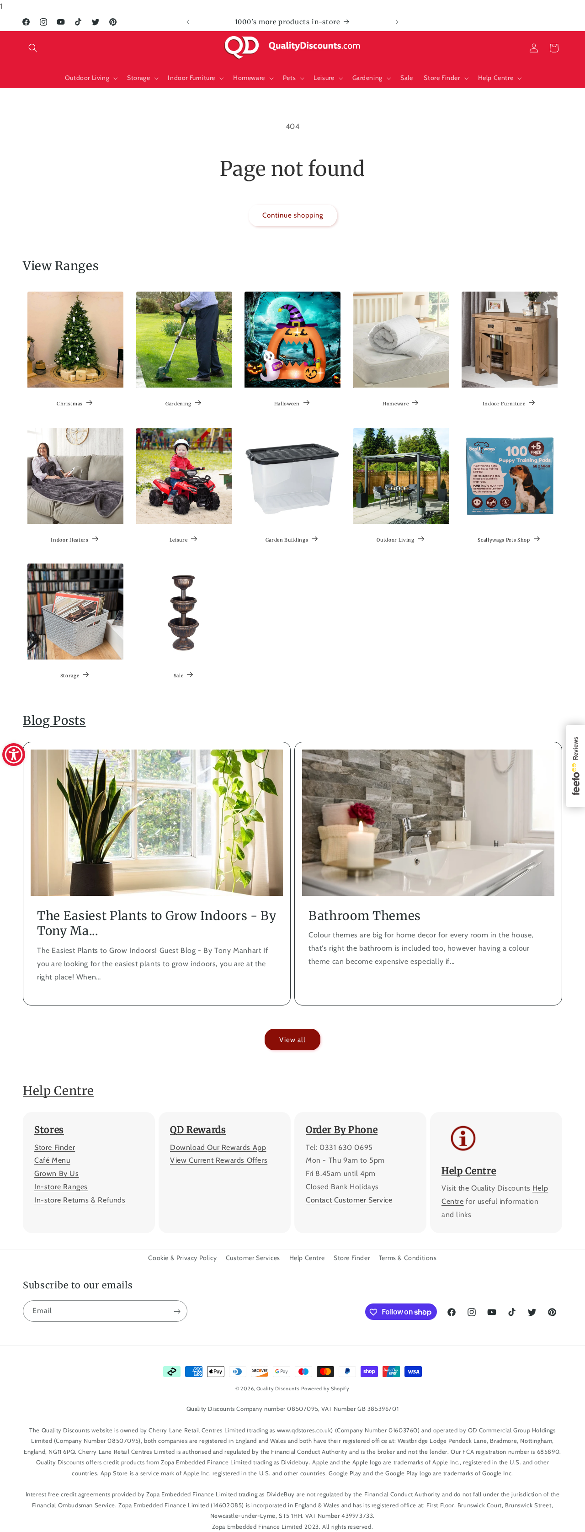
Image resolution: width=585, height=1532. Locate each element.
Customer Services (253, 1258)
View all (292, 1039)
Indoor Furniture (504, 404)
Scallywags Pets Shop (504, 540)
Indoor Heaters (69, 540)
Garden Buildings (287, 540)
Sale (178, 675)
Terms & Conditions (408, 1258)
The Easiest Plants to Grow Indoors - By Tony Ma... (157, 923)
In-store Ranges (61, 1186)
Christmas (70, 404)
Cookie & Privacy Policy (182, 1258)
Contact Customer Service (349, 1200)
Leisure (178, 540)
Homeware (396, 404)
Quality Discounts (278, 1388)
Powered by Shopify (325, 1388)
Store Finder (54, 1147)
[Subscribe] (177, 1311)
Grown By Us (56, 1174)
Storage (70, 675)
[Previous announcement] (188, 22)
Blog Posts (54, 720)
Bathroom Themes (364, 915)
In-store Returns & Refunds (80, 1200)
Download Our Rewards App (218, 1147)
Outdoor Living (395, 540)
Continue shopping (292, 215)
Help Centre (58, 1090)
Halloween (287, 404)
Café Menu (52, 1160)
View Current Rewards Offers (218, 1160)
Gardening (178, 404)
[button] (33, 48)
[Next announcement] (397, 22)
